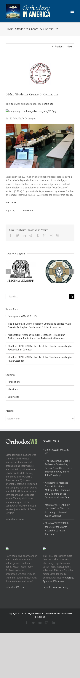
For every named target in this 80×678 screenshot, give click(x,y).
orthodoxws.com (15, 519)
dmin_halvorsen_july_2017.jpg (40, 111)
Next (69, 46)
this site (49, 103)
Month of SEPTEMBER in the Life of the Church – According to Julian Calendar (57, 529)
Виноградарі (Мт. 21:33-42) (22, 316)
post (13, 103)
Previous (59, 46)
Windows (59, 581)
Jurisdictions (14, 381)
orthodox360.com (15, 587)
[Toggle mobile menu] (72, 11)
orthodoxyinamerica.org (55, 587)
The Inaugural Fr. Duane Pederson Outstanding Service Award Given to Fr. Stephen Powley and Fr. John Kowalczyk (58, 468)
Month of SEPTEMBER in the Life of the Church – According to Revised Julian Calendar (57, 510)
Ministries (13, 389)
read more (11, 202)
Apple (46, 581)
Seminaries (29, 210)
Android (69, 577)
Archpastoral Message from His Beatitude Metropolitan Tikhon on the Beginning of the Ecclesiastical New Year (57, 490)
